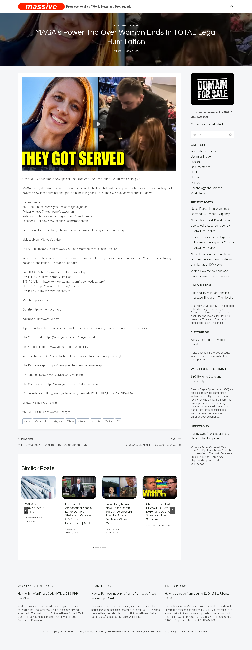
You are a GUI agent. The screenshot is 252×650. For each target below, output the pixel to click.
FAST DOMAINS (175, 586)
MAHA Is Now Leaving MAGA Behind (34, 508)
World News (198, 193)
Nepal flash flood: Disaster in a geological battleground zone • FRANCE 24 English (210, 226)
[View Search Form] (231, 6)
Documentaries (200, 167)
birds (27, 421)
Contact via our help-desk (207, 124)
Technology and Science (206, 188)
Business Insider (201, 156)
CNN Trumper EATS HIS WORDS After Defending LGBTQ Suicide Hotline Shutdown (159, 512)
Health (195, 172)
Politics (195, 182)
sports (96, 421)
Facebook (41, 421)
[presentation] (38, 487)
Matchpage (200, 332)
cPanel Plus (101, 586)
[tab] (93, 547)
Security (83, 421)
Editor (119, 51)
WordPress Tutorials (35, 586)
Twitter (108, 421)
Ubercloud (200, 426)
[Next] (172, 510)
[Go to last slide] (26, 510)
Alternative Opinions (126, 25)
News (70, 421)
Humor (195, 177)
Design (195, 161)
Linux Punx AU (201, 285)
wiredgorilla (34, 518)
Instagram (57, 421)
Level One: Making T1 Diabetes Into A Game (152, 441)
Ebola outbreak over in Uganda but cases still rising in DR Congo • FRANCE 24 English (212, 242)
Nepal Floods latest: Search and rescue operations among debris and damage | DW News (211, 259)
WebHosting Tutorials (209, 369)
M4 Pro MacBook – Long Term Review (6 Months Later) (54, 441)
